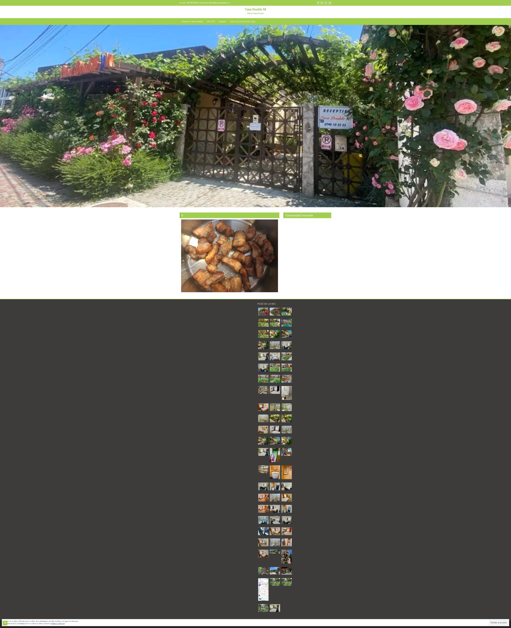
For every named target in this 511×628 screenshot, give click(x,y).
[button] (263, 311)
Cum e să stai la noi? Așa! (243, 21)
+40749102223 (192, 3)
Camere (222, 21)
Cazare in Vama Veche (192, 21)
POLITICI (211, 21)
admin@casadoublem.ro (219, 3)
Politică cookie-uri (58, 624)
